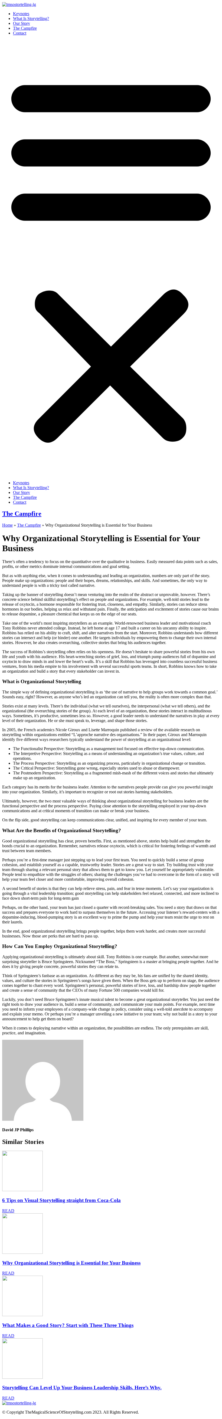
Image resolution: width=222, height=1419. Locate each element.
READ (8, 1210)
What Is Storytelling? (31, 18)
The (21, 513)
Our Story (21, 23)
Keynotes (21, 13)
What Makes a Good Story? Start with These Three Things (67, 1325)
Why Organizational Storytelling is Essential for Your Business (71, 1263)
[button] (111, 258)
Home (7, 525)
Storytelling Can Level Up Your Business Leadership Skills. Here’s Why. (82, 1387)
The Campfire (25, 28)
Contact (19, 33)
